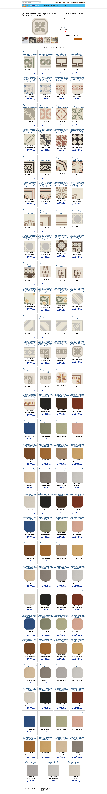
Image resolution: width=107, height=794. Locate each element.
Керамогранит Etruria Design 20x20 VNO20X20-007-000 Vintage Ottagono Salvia (61, 616)
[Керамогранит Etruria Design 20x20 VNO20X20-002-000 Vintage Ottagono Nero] (45, 599)
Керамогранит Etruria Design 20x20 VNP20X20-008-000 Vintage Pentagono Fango (45, 469)
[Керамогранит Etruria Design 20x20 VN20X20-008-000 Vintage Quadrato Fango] (77, 746)
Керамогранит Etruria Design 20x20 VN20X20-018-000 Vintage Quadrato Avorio (61, 738)
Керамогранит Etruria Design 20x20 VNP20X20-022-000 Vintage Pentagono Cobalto (30, 421)
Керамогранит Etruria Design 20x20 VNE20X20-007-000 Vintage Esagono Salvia (61, 518)
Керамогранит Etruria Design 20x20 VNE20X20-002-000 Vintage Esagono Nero (45, 494)
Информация (77, 2)
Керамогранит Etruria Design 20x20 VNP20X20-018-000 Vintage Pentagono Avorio (30, 469)
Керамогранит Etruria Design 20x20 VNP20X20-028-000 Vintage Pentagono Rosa (77, 421)
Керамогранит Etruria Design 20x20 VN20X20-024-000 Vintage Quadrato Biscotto (30, 738)
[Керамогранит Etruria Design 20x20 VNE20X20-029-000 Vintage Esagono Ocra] (77, 550)
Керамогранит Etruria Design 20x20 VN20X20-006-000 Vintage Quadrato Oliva (45, 713)
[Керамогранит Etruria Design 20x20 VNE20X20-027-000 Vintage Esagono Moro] (61, 502)
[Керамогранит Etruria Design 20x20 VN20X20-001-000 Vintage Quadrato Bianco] (74, 770)
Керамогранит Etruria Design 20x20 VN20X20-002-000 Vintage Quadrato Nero (45, 689)
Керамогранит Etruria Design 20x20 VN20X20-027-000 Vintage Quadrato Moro (61, 689)
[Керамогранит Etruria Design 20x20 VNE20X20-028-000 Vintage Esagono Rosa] (77, 526)
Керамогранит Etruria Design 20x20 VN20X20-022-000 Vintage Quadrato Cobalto (30, 713)
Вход (83, 2)
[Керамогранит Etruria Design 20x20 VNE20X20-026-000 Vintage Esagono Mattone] (77, 502)
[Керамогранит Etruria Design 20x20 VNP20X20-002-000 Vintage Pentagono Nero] (45, 403)
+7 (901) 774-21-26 (68, 5)
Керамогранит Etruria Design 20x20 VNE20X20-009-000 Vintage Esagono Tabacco (29, 543)
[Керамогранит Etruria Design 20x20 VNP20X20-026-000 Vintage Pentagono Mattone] (77, 403)
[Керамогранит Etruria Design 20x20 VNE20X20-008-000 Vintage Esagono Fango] (45, 575)
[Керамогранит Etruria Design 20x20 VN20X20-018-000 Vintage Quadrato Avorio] (61, 746)
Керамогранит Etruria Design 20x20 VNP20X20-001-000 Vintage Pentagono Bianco (30, 494)
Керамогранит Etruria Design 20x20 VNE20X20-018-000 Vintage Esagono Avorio (29, 567)
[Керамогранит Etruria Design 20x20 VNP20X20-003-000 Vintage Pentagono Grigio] (61, 477)
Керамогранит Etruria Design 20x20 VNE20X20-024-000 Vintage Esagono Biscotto (45, 543)
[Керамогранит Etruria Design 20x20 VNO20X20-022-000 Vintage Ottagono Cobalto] (29, 624)
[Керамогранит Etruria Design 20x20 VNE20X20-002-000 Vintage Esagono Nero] (45, 502)
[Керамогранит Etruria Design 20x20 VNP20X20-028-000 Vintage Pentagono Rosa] (77, 428)
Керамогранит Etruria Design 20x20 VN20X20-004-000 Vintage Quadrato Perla (53, 762)
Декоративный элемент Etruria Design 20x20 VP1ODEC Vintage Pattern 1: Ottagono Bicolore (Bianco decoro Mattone (61, 370)
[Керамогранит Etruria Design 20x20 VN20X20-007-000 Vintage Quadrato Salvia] (61, 721)
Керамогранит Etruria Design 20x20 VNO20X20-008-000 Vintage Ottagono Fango (45, 665)
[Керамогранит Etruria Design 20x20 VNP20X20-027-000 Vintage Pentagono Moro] (61, 403)
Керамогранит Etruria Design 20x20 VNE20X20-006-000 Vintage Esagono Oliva (45, 518)
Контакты (62, 2)
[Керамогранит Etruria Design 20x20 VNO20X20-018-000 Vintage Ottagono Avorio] (29, 672)
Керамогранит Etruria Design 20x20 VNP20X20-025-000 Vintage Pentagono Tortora (61, 445)
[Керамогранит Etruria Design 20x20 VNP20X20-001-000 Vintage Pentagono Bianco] (29, 502)
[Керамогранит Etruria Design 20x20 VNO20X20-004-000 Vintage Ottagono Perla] (77, 672)
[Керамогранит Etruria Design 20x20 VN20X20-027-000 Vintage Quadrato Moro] (61, 697)
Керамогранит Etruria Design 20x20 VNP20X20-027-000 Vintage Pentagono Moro (61, 395)
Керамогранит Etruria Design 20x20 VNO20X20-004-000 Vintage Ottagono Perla (77, 665)
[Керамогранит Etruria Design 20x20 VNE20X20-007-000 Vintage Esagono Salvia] (61, 526)
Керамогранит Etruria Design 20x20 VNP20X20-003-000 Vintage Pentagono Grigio (61, 469)
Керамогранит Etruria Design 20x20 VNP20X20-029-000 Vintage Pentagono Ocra (77, 445)
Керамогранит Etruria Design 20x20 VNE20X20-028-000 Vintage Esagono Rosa (77, 518)
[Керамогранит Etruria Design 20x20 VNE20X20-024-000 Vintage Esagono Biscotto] (45, 550)
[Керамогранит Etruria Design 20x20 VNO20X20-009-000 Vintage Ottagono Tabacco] (29, 648)
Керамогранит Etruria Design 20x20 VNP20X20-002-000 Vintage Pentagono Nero (45, 395)
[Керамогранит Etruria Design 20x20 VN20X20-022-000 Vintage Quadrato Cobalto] (29, 721)
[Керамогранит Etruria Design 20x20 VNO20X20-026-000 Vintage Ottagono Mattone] (77, 599)
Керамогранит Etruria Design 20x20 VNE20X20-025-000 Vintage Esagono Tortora (61, 543)
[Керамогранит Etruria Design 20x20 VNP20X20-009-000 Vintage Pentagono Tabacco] (29, 453)
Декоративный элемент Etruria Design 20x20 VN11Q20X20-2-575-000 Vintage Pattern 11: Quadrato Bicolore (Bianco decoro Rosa (61, 158)
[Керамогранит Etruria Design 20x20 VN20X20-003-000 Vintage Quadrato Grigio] (32, 770)
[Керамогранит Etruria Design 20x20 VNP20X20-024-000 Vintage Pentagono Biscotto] (45, 453)
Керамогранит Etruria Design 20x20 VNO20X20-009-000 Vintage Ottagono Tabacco (29, 640)
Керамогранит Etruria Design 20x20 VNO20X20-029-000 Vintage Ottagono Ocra (77, 640)
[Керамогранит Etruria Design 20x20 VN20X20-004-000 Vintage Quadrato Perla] (53, 770)
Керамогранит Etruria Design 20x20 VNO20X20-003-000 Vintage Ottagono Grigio (61, 665)
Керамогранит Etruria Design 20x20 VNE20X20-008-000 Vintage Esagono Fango (45, 567)
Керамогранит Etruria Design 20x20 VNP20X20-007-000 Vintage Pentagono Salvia (61, 421)
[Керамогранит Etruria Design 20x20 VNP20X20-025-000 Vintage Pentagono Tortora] (61, 453)
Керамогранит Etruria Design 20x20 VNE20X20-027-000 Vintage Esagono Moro (61, 494)
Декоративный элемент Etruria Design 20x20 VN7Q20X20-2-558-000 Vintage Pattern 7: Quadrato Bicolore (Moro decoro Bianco (61, 237)
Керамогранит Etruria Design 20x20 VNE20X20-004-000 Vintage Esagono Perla (77, 567)
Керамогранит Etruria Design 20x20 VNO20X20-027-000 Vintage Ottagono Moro (61, 591)
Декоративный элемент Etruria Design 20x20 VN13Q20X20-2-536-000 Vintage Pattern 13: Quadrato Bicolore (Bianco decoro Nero (45, 131)
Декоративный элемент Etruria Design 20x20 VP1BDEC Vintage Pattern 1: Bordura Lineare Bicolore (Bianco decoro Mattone (30, 396)
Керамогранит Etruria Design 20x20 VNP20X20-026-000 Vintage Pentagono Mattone (77, 395)
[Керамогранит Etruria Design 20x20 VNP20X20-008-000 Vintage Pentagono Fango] (45, 477)
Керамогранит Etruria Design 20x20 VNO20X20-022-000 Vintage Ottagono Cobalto (29, 616)
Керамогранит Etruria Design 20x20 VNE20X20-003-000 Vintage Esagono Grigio (61, 567)
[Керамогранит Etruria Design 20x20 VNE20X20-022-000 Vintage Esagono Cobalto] (29, 526)
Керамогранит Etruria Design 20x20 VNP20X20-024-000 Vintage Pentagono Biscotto (45, 445)
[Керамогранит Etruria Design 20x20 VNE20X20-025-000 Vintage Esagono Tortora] (61, 550)
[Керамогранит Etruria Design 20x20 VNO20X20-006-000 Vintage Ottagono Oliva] (45, 624)
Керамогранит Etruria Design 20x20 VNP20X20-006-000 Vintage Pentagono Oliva (45, 421)
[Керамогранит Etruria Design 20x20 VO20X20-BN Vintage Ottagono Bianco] (29, 697)
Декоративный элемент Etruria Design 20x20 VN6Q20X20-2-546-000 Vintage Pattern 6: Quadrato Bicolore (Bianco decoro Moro (46, 264)
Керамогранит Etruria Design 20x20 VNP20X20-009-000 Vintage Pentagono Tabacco (30, 445)
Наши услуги (69, 2)
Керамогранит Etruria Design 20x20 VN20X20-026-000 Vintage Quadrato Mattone (77, 689)
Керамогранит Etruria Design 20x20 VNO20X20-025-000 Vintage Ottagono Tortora (61, 640)
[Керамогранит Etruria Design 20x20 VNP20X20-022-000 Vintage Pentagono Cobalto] (29, 428)
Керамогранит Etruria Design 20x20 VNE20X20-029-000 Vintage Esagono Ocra (77, 543)
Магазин (30, 788)
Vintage (35, 9)
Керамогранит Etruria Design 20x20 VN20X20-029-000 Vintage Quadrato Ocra (45, 738)
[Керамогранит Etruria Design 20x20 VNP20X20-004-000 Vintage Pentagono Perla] (77, 477)
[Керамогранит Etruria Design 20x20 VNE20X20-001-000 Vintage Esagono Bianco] (29, 599)
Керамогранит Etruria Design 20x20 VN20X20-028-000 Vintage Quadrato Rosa (77, 713)
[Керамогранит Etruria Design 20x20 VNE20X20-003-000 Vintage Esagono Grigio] (61, 575)
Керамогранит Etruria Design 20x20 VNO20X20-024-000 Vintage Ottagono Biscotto (45, 640)
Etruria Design (30, 9)
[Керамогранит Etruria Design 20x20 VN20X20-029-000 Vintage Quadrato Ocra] (45, 746)
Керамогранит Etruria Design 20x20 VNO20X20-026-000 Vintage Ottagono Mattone (77, 591)
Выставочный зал (34, 5)
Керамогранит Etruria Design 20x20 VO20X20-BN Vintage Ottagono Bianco (29, 689)
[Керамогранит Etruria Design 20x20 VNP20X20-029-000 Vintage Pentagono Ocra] (77, 453)
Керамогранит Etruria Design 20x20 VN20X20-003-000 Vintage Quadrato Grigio (32, 762)
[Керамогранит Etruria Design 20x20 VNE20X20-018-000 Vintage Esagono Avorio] (29, 575)
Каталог (57, 2)
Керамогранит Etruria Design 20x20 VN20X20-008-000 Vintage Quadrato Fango (77, 738)
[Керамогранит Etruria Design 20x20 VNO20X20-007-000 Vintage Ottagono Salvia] (61, 624)
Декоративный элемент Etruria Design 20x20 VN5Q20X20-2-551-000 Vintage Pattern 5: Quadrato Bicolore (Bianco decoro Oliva (30, 290)
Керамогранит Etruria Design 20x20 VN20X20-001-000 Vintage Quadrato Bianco (75, 762)
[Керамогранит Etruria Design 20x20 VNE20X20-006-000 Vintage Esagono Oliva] (45, 526)
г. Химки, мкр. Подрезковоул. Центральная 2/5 (46, 789)
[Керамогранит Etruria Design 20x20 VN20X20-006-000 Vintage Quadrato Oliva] (45, 721)
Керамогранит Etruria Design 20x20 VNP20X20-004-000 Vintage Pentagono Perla (77, 469)
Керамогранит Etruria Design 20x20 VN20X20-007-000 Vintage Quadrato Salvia (61, 713)
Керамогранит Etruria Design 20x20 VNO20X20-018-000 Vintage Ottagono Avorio (29, 665)
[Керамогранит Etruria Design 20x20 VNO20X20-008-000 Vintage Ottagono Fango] (45, 672)
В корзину (78, 38)
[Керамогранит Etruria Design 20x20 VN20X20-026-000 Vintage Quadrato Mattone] (77, 697)
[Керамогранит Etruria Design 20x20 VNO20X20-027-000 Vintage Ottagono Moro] (61, 599)
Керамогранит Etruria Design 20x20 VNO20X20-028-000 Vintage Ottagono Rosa (77, 616)
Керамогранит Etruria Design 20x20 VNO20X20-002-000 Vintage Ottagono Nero (45, 591)
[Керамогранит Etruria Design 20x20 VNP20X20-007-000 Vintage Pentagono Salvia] (61, 428)
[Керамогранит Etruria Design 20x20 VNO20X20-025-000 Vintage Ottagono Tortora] (61, 648)
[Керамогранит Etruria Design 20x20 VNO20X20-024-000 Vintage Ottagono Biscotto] (45, 648)
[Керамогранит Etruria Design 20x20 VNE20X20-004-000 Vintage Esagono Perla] (77, 575)
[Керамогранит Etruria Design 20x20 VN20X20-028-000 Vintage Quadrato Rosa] (77, 721)
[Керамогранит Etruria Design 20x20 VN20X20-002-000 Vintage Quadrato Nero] (45, 697)
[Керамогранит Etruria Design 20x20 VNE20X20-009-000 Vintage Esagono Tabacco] (29, 550)
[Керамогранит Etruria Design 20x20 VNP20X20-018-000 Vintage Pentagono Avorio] (29, 477)
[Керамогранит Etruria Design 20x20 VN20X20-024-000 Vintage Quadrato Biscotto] (29, 746)
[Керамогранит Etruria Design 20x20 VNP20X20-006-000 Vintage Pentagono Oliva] (45, 428)
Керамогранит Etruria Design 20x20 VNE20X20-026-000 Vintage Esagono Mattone (77, 494)
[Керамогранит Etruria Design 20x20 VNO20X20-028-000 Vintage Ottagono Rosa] (77, 624)
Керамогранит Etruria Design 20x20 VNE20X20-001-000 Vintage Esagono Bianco (29, 591)
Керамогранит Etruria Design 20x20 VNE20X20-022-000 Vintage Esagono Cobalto (29, 518)
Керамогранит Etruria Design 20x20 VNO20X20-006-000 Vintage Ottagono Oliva (45, 616)
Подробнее (30, 72)
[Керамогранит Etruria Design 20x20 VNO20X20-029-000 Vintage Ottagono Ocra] (77, 648)
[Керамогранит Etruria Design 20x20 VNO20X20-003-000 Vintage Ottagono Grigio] (61, 672)
